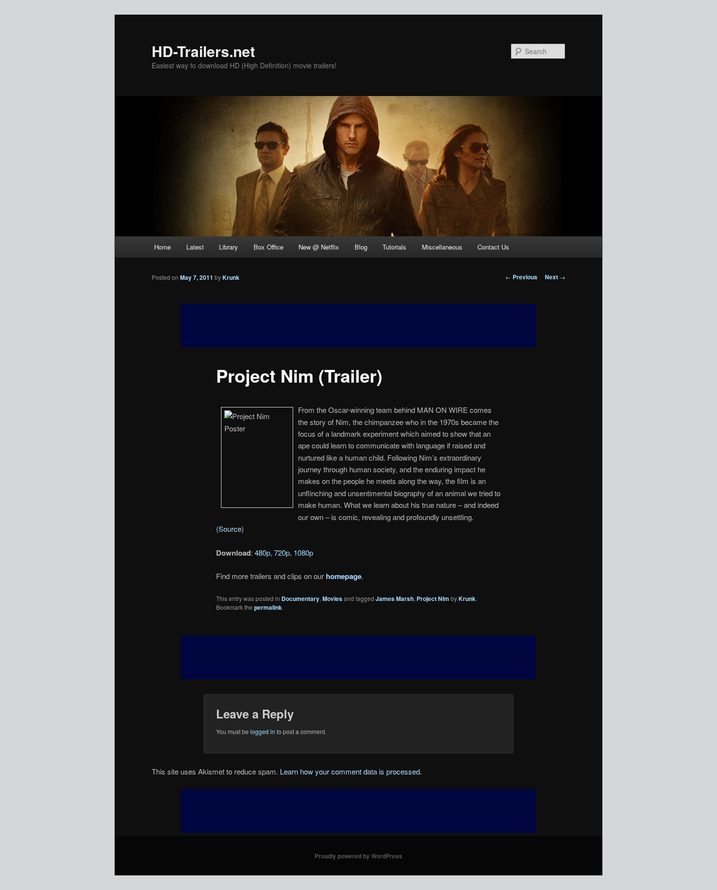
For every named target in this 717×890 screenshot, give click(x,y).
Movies (332, 598)
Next (555, 276)
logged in (262, 731)
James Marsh (395, 598)
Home (162, 247)
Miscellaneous (442, 247)
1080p (303, 552)
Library (228, 247)
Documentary (300, 598)
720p (282, 552)
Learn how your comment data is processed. (351, 771)
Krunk (230, 277)
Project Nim (433, 598)
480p (262, 552)
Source (230, 528)
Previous (521, 276)
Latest (195, 247)
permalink (268, 607)
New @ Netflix (319, 247)
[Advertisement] (358, 657)
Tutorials (394, 247)
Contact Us (493, 247)
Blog (361, 247)
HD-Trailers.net (203, 50)
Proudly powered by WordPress (358, 855)
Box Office (268, 247)
